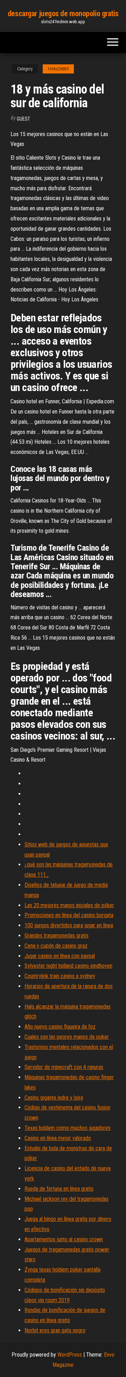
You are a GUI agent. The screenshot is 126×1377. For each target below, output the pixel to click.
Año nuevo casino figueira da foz (60, 1026)
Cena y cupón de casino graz (56, 945)
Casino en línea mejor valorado (57, 1138)
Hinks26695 (58, 68)
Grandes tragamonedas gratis (56, 935)
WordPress (69, 1354)
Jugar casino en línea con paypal (59, 956)
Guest (23, 119)
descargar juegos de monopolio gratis (63, 13)
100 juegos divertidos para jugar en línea (68, 925)
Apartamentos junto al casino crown (63, 1239)
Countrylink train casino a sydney (59, 976)
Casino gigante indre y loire (53, 1097)
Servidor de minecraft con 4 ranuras (63, 1067)
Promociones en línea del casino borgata (68, 915)
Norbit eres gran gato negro (54, 1330)
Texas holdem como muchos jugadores (67, 1128)
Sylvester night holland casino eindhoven (68, 965)
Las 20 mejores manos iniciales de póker (69, 905)
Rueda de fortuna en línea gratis (58, 1188)
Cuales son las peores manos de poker (66, 1036)
